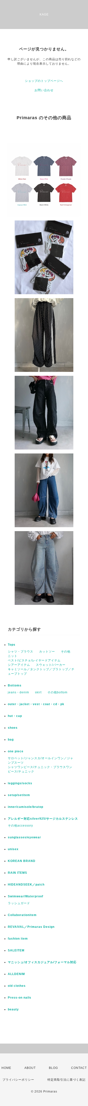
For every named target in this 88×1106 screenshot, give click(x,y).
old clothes (17, 986)
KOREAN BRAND (21, 861)
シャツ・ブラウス (20, 651)
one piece (15, 751)
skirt (38, 692)
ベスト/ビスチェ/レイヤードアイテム (34, 660)
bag (11, 739)
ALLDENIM (16, 974)
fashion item (18, 938)
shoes (13, 727)
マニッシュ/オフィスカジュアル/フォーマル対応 (42, 962)
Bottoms (15, 685)
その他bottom (57, 692)
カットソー (47, 651)
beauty (13, 1009)
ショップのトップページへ (44, 81)
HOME (6, 1068)
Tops (11, 644)
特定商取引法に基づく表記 (66, 1079)
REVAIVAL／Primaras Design (31, 927)
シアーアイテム (19, 665)
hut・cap (15, 716)
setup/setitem (19, 795)
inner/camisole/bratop (25, 807)
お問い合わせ (44, 90)
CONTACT (79, 1068)
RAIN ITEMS (17, 872)
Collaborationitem (22, 915)
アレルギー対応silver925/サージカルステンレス (43, 818)
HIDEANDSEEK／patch (26, 884)
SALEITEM (16, 950)
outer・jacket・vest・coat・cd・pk (36, 704)
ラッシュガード (19, 903)
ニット (12, 656)
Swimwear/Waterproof (25, 896)
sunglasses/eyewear (24, 837)
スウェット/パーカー (51, 665)
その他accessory (20, 825)
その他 (65, 651)
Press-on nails (19, 997)
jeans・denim (18, 692)
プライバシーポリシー (18, 1079)
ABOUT (30, 1068)
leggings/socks (20, 783)
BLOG (53, 1068)
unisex (13, 849)
